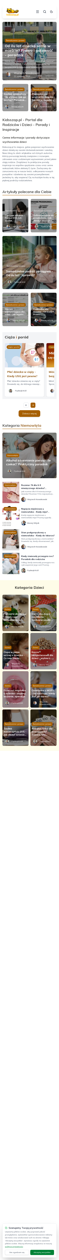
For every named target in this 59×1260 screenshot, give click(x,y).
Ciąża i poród (14, 347)
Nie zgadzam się (17, 1252)
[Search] (44, 11)
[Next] (33, 405)
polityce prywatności (14, 1246)
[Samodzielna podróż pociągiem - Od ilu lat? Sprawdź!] (29, 262)
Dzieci (7, 609)
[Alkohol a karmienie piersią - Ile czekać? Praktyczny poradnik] (29, 455)
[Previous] (26, 405)
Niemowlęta (12, 455)
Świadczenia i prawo (15, 40)
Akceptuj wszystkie (42, 1252)
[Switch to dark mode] (51, 11)
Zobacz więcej (29, 413)
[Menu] (37, 12)
